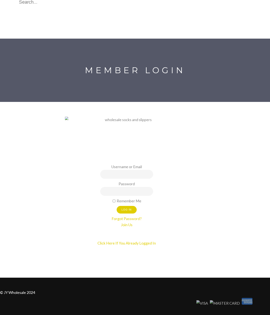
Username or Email (126, 166)
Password (127, 183)
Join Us (126, 224)
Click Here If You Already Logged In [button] (126, 243)
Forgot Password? (127, 218)
